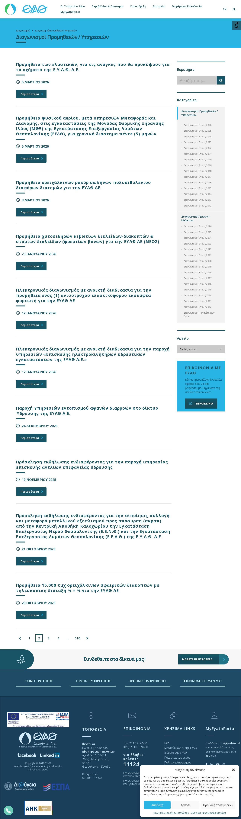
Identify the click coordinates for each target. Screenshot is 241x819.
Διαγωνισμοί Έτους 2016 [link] (197, 182)
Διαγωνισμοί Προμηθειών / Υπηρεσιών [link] (199, 113)
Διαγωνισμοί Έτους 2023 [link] (197, 142)
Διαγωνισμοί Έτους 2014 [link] (197, 194)
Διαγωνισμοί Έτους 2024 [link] (197, 136)
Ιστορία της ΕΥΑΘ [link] (175, 752)
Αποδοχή (157, 805)
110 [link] (77, 638)
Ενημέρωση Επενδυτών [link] (187, 6)
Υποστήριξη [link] (138, 6)
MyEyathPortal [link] (70, 12)
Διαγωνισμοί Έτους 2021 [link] (197, 153)
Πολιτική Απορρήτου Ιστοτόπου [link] (171, 812)
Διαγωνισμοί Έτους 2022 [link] (197, 148)
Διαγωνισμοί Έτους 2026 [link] (197, 125)
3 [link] (49, 638)
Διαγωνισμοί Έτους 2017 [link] (197, 176)
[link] (26, 7)
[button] (233, 770)
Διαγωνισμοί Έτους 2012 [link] (197, 205)
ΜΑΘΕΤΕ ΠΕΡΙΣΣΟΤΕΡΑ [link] (197, 659)
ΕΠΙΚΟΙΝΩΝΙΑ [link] (204, 403)
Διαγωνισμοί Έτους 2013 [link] (197, 199)
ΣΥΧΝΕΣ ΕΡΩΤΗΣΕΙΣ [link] (38, 681)
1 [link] (29, 638)
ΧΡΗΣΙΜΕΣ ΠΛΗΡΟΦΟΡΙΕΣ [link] (147, 681)
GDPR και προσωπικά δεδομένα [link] (208, 812)
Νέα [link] (166, 742)
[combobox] (201, 349)
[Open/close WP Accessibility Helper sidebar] (236, 25)
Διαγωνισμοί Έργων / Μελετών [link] (195, 218)
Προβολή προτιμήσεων (218, 805)
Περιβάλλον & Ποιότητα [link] (107, 6)
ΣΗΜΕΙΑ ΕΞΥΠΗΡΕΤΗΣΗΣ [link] (93, 681)
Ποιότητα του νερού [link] (177, 757)
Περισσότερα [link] (30, 94)
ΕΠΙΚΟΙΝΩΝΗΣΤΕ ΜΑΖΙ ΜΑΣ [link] (202, 681)
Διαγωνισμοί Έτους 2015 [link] (197, 188)
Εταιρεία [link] (159, 6)
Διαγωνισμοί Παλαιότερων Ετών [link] (199, 314)
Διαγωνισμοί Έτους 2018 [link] (197, 171)
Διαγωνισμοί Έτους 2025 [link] (197, 130)
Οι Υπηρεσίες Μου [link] (72, 6)
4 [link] (58, 638)
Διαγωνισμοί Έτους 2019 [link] (197, 165)
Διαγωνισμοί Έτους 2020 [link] (197, 159)
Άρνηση (186, 805)
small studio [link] (55, 766)
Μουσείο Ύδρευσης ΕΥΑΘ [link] (180, 747)
